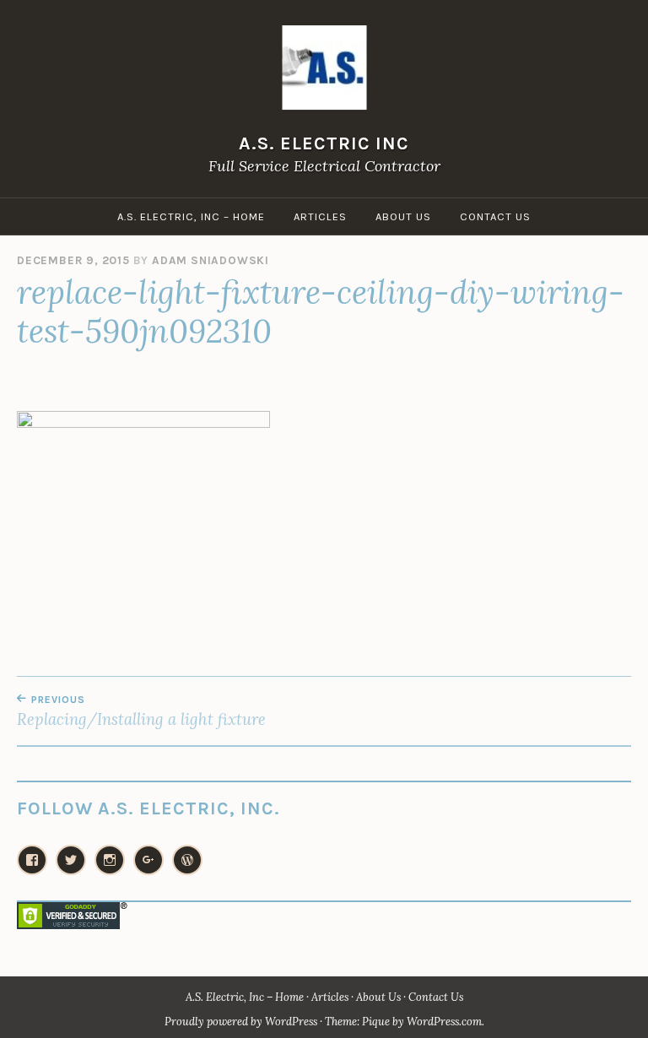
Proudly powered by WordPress (241, 1021)
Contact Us (495, 216)
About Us (403, 216)
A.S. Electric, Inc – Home (191, 216)
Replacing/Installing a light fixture (141, 711)
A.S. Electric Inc (324, 143)
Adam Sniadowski (210, 260)
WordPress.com (444, 1021)
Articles (320, 216)
